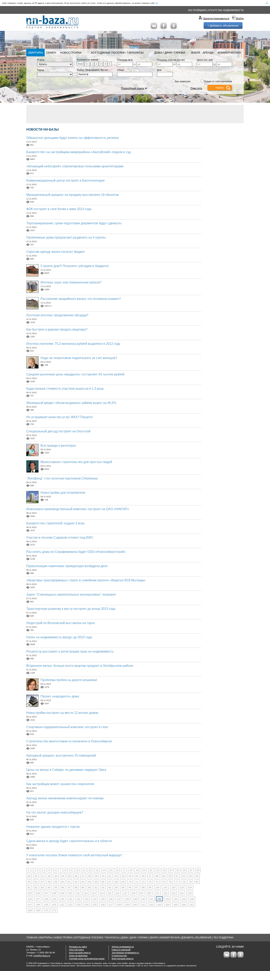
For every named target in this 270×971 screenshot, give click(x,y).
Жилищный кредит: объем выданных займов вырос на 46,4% (71, 403)
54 (197, 876)
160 (135, 904)
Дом (159, 70)
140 (143, 899)
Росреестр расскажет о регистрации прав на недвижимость (70, 651)
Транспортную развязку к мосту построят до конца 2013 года (70, 608)
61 (69, 881)
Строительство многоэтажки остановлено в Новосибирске (69, 741)
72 (143, 881)
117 (125, 893)
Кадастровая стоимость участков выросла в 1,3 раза (65, 388)
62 (76, 881)
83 (42, 887)
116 (117, 893)
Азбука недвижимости (123, 946)
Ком (80, 64)
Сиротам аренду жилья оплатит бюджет (55, 251)
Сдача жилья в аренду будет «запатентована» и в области (69, 841)
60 (62, 881)
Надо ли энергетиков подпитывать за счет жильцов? (79, 358)
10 (77, 870)
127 (38, 899)
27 (191, 870)
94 (116, 887)
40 (103, 876)
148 (38, 904)
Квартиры (35, 52)
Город (40, 70)
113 (94, 893)
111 (78, 893)
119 (141, 893)
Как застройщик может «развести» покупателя (60, 784)
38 (89, 876)
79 (190, 881)
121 (157, 893)
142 (159, 899)
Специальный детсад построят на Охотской (58, 431)
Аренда (208, 52)
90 (89, 887)
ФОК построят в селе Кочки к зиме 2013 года (58, 209)
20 (144, 870)
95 (123, 887)
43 (123, 876)
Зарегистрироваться (216, 18)
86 (62, 887)
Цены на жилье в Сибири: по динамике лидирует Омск (66, 769)
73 (150, 881)
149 (46, 904)
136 (111, 899)
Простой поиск (76, 949)
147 (30, 904)
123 (173, 893)
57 (42, 881)
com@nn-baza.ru (41, 955)
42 (116, 876)
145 (184, 899)
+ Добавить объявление (223, 25)
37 (82, 876)
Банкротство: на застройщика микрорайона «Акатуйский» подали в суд (78, 152)
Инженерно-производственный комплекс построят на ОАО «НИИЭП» (77, 509)
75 (163, 881)
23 (164, 870)
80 (197, 881)
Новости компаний (121, 949)
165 (176, 904)
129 (54, 899)
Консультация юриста (80, 952)
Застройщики (197, 10)
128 (46, 899)
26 (184, 870)
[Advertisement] (135, 114)
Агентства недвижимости (226, 10)
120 (149, 893)
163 (159, 904)
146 (192, 899)
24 (171, 870)
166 (184, 904)
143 (167, 899)
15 (110, 870)
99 (150, 887)
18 (130, 870)
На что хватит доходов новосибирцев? (54, 812)
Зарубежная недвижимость (125, 952)
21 (150, 870)
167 (192, 904)
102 (174, 887)
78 (183, 881)
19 (137, 870)
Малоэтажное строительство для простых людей (76, 462)
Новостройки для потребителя (63, 492)
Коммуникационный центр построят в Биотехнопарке (65, 180)
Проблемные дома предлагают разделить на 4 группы (66, 237)
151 (62, 904)
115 (109, 893)
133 (86, 899)
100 (157, 887)
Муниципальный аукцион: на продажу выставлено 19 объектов (72, 194)
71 (136, 881)
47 (150, 876)
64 (89, 881)
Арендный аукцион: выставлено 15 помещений (61, 755)
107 (46, 893)
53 (190, 876)
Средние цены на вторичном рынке (87, 958)
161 (143, 904)
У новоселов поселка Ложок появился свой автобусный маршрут (74, 855)
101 (165, 887)
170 (46, 910)
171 (54, 910)
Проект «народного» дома (60, 696)
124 (181, 893)
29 (29, 876)
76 (170, 881)
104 (190, 887)
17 (124, 870)
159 (127, 904)
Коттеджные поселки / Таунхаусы (117, 52)
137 (119, 899)
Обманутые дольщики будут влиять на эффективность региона (72, 137)
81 (29, 887)
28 (197, 870)
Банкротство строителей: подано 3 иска (55, 523)
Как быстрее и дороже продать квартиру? (56, 329)
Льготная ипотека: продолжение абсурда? (57, 315)
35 (69, 876)
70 (129, 881)
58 (49, 881)
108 (54, 893)
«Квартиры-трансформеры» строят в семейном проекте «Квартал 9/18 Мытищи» (85, 580)
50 (170, 876)
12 (90, 870)
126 (30, 899)
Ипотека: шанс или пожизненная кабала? (71, 282)
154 (86, 904)
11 (83, 870)
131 (70, 899)
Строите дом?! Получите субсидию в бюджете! (75, 266)
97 (136, 887)
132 (78, 899)
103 (182, 887)
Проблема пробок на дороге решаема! (69, 680)
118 (133, 893)
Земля (195, 52)
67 (109, 881)
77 (177, 881)
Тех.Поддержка (223, 937)
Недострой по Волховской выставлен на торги (60, 623)
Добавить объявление (196, 937)
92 (103, 887)
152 (70, 904)
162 (151, 904)
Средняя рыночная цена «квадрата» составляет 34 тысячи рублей (75, 374)
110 (70, 893)
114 (102, 893)
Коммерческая (229, 52)
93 (109, 887)
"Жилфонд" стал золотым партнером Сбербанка (62, 478)
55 (29, 881)
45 (136, 876)
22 (157, 870)
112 (86, 893)
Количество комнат (88, 59)
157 (111, 904)
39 (96, 876)
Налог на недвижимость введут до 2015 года (59, 637)
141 (151, 899)
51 (177, 876)
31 (42, 876)
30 (35, 876)
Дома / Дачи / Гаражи (169, 52)
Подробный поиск (132, 88)
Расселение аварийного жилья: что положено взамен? (81, 298)
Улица (120, 70)
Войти (240, 18)
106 (38, 893)
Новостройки (70, 52)
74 (156, 881)
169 (38, 910)
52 (183, 876)
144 (176, 899)
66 (103, 881)
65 (96, 881)
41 (109, 876)
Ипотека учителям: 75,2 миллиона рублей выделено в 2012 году (73, 343)
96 (129, 887)
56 (35, 881)
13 (97, 870)
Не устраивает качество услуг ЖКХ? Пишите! (59, 417)
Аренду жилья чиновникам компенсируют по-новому (65, 798)
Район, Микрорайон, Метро (92, 70)
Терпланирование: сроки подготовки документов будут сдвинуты (74, 223)
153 (78, 904)
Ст (87, 64)
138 (127, 899)
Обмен (51, 52)
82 (35, 887)
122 (165, 893)
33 (56, 876)
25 (177, 870)
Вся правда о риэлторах (58, 445)
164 (167, 904)
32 (49, 876)
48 (156, 876)
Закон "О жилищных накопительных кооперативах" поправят (71, 594)
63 (82, 881)
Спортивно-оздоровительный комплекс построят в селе (67, 727)
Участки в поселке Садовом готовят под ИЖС (59, 537)
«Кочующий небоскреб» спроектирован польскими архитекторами (75, 166)
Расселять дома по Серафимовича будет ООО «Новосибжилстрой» (76, 551)
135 (103, 899)
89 (82, 887)
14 (103, 870)
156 (103, 904)
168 (30, 910)
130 (62, 899)
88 (76, 887)
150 (54, 904)
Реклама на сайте (78, 946)
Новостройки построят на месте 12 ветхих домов (62, 712)
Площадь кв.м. (125, 60)
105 (30, 893)
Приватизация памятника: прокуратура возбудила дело (67, 566)
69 (123, 881)
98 (143, 887)
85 (56, 887)
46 (143, 876)
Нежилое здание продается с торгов (53, 826)
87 (69, 887)
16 (117, 870)
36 (76, 876)
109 (62, 893)
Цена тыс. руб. (205, 60)
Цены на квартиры (78, 955)
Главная (31, 937)
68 (116, 881)
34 (62, 876)
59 (56, 881)
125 (190, 893)
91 (96, 887)
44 (129, 876)
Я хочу (40, 60)
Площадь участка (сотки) (171, 60)
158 (119, 904)
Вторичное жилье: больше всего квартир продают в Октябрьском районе (79, 665)
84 (49, 887)
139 (135, 899)
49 (163, 876)
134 (95, 899)
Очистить (196, 88)
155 (95, 904)
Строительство (119, 955)
